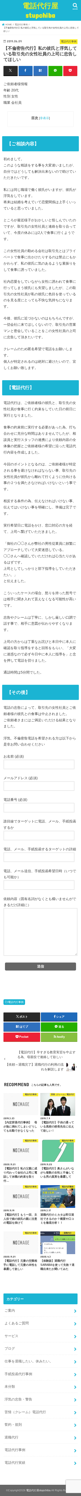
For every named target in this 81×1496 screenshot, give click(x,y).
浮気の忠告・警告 (18, 1399)
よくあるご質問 (17, 1323)
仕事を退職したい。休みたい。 (29, 1361)
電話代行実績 (15, 1462)
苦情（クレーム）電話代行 (25, 1412)
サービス (11, 1336)
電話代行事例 (16, 1002)
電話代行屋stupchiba (40, 10)
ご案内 (10, 1310)
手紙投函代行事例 (18, 1374)
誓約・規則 (13, 1424)
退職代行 (11, 1437)
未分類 (10, 1386)
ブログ (10, 1348)
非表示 (44, 118)
